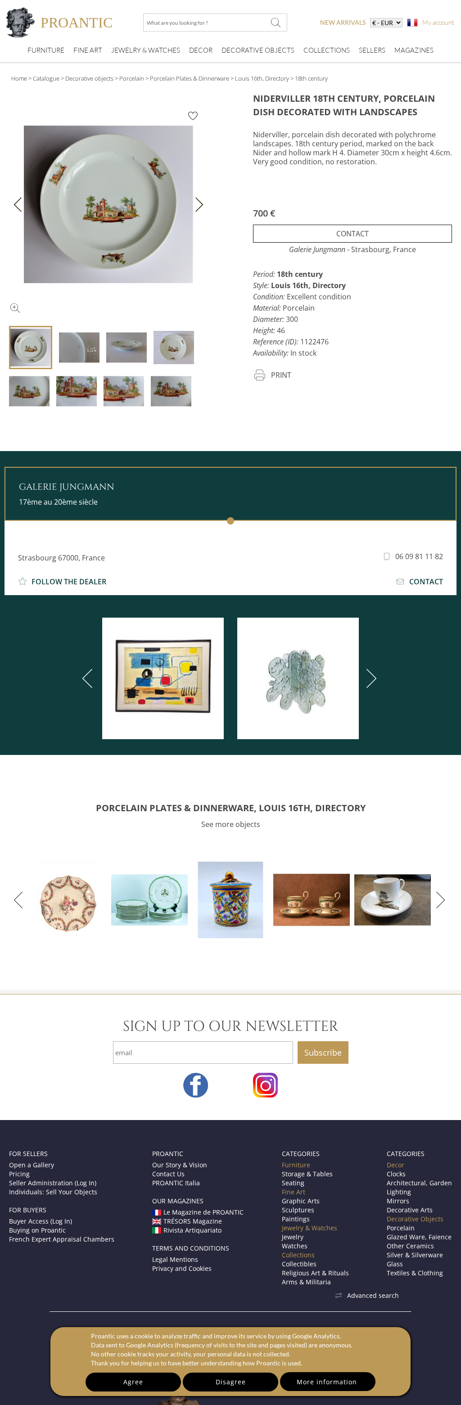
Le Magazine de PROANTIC (203, 1212)
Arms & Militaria (306, 1282)
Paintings (296, 1219)
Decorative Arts (410, 1210)
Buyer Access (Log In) (40, 1221)
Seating (293, 1183)
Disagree (231, 1382)
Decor (200, 50)
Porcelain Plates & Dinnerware (189, 78)
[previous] (89, 678)
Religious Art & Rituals (315, 1273)
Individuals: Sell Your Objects (53, 1192)
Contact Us (168, 1174)
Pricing (19, 1174)
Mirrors (398, 1201)
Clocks (396, 1174)
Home (19, 78)
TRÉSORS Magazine (192, 1221)
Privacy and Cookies (182, 1268)
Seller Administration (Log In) (52, 1183)
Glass (395, 1264)
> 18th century (309, 78)
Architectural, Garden (419, 1183)
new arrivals (343, 22)
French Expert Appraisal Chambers (61, 1239)
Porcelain (131, 78)
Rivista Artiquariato (192, 1230)
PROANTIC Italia (176, 1183)
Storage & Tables (307, 1174)
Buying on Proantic (37, 1230)
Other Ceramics (410, 1246)
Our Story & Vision (179, 1165)
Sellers (372, 50)
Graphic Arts (301, 1201)
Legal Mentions (175, 1259)
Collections (326, 50)
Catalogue (46, 78)
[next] (369, 678)
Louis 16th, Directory (262, 78)
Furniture (45, 50)
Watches (294, 1246)
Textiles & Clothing (415, 1273)
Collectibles (299, 1264)
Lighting (399, 1192)
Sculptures (298, 1210)
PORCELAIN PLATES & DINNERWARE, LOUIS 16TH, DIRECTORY (231, 808)
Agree (133, 1382)
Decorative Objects (257, 50)
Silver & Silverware (415, 1255)
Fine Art (87, 50)
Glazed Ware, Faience (419, 1237)
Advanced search (373, 1295)
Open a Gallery (31, 1165)
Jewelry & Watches (145, 50)
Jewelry (292, 1237)
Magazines (414, 50)
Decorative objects (89, 78)
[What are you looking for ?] (275, 22)
